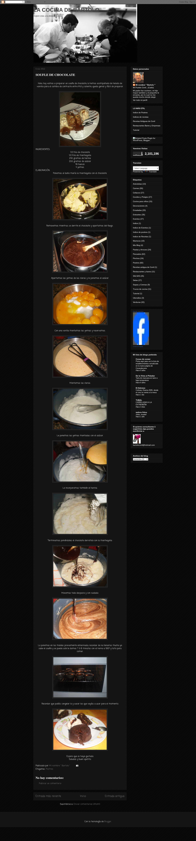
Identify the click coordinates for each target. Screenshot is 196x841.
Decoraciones (139, 206)
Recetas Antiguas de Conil (144, 121)
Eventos (136, 219)
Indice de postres (140, 232)
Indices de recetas (140, 117)
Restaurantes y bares (142, 271)
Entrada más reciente (48, 796)
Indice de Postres (140, 112)
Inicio (83, 796)
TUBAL (139, 400)
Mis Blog (136, 245)
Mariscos (137, 241)
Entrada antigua (114, 796)
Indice (135, 223)
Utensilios (137, 298)
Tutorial (136, 130)
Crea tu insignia (138, 346)
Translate (153, 172)
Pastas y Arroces (140, 250)
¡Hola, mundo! (141, 414)
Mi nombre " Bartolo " (145, 85)
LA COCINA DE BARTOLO (66, 10)
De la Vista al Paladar (145, 376)
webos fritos (141, 412)
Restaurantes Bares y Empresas (146, 126)
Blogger (107, 821)
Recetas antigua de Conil (143, 267)
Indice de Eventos (140, 228)
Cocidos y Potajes (140, 197)
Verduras (137, 302)
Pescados (137, 254)
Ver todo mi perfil (140, 100)
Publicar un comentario (50, 783)
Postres (49, 769)
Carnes (136, 188)
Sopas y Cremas (140, 285)
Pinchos (136, 258)
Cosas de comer (143, 359)
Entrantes (137, 215)
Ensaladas (137, 210)
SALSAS (136, 276)
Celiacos (136, 193)
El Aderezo (140, 388)
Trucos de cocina (140, 289)
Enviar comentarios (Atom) (87, 804)
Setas (135, 280)
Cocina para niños (140, 201)
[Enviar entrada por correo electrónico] (77, 765)
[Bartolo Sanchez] (141, 344)
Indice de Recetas (140, 236)
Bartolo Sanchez (138, 311)
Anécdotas (137, 184)
